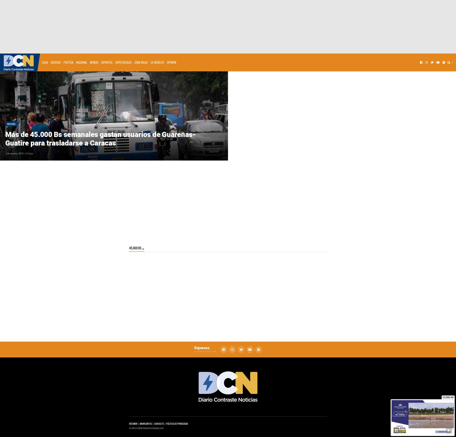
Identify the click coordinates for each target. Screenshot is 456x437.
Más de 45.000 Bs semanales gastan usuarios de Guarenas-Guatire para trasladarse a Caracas (100, 139)
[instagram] (426, 62)
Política (68, 62)
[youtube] (438, 62)
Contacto (159, 423)
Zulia (45, 62)
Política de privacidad (177, 423)
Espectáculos (123, 62)
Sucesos (56, 62)
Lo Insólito (157, 62)
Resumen (133, 423)
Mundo (94, 62)
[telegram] (444, 62)
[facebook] (421, 62)
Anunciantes (146, 423)
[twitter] (432, 62)
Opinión (171, 62)
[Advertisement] (228, 27)
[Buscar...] (451, 62)
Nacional (81, 62)
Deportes (106, 62)
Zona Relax (141, 62)
